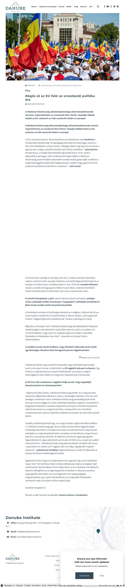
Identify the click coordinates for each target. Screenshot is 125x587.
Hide (101, 575)
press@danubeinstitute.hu (29, 536)
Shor (80, 85)
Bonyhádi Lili (67, 85)
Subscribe (84, 575)
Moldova (59, 85)
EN (90, 6)
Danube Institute (35, 104)
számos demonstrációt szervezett (69, 298)
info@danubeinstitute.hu (28, 531)
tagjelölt (75, 85)
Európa (43, 85)
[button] (34, 6)
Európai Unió (51, 85)
